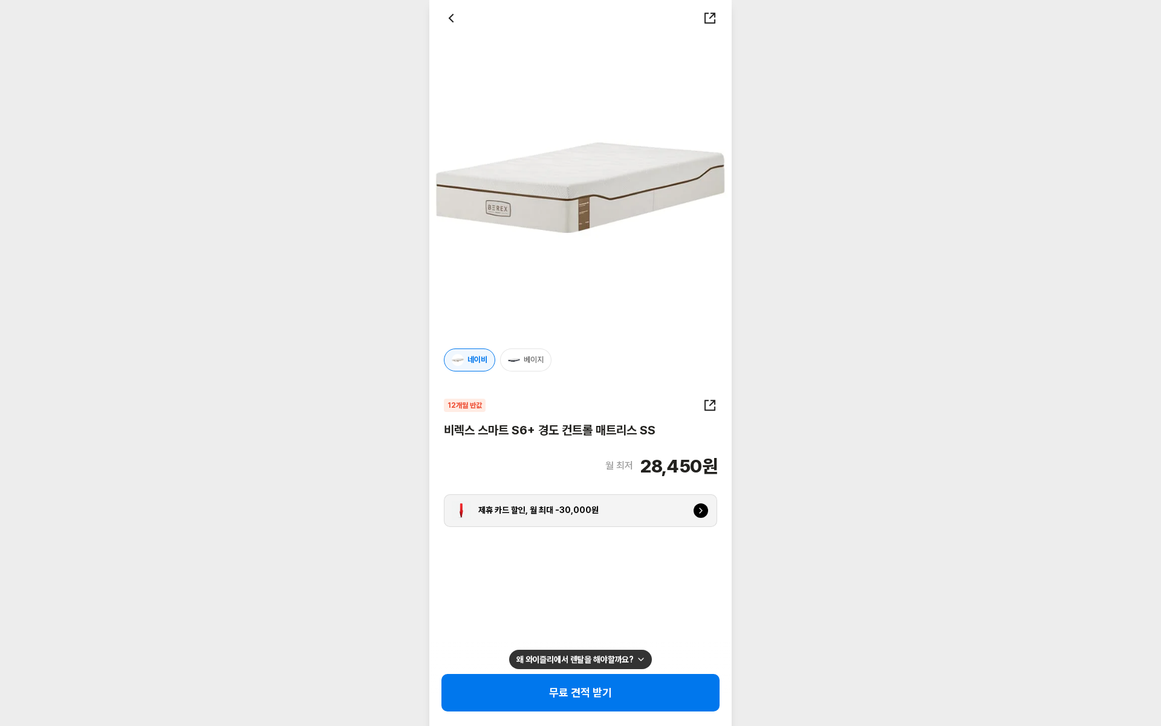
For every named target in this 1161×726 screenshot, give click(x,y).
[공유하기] (710, 18)
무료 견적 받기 (581, 692)
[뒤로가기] (451, 18)
